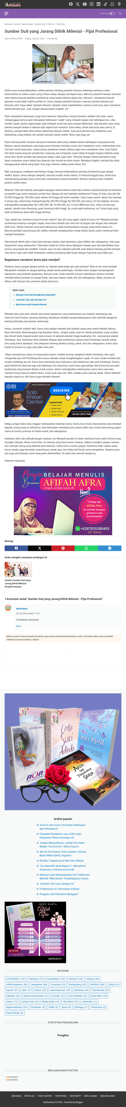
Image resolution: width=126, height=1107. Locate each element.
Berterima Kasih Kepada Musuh (31, 304)
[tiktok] (105, 4)
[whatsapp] (112, 4)
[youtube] (85, 4)
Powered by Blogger (73, 1102)
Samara (93, 979)
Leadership (89, 1001)
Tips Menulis (100, 990)
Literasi (114, 984)
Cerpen (12, 1001)
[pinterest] (63, 548)
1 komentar (52, 38)
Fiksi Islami (70, 1001)
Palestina (13, 996)
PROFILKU (29, 1096)
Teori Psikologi (77, 996)
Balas (18, 626)
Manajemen (39, 984)
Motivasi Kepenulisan (36, 996)
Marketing (81, 990)
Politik (53, 1007)
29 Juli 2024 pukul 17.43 (27, 613)
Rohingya (81, 1007)
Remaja (59, 996)
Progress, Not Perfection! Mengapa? (59, 894)
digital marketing (16, 1007)
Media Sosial (50, 1001)
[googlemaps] (119, 4)
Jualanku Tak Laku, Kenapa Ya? (31, 299)
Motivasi (76, 979)
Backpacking (77, 984)
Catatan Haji (30, 1001)
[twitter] (78, 4)
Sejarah (12, 990)
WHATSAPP (75, 1096)
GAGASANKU (15, 979)
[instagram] (91, 4)
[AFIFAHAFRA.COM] (15, 4)
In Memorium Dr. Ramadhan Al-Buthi (59, 889)
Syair (27, 990)
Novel (66, 1007)
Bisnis (40, 990)
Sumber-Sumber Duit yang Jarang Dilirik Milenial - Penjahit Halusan (17, 583)
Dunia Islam (99, 996)
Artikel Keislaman (17, 984)
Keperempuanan (60, 990)
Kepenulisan (56, 979)
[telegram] (109, 548)
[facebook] (71, 4)
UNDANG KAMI (107, 1096)
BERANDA (16, 1096)
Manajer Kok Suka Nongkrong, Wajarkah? (36, 295)
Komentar (13, 1080)
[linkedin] (98, 4)
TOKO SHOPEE (45, 1096)
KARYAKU (97, 984)
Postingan (13, 1077)
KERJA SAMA (90, 1096)
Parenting (58, 984)
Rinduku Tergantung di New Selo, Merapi (62, 860)
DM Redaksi (22, 608)
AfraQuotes (98, 1007)
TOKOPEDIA (61, 1096)
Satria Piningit (14, 1013)
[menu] (8, 13)
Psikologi (36, 979)
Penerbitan (38, 1007)
